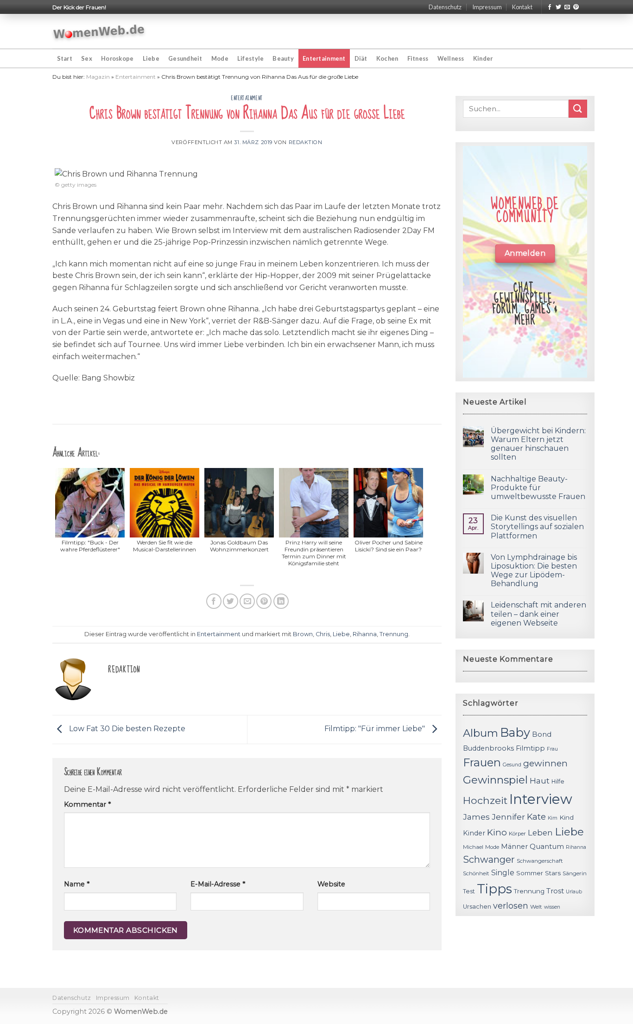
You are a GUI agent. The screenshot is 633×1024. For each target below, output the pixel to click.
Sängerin (575, 873)
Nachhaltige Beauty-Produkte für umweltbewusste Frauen (538, 487)
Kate (536, 817)
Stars (553, 873)
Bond (541, 734)
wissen (552, 907)
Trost (555, 890)
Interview (540, 799)
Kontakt (522, 7)
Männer (514, 846)
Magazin (98, 76)
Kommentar (87, 804)
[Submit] (578, 109)
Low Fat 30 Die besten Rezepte (126, 729)
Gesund (512, 765)
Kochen (387, 58)
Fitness (418, 58)
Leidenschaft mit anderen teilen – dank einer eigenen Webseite (538, 613)
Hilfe (557, 781)
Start (64, 58)
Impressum (487, 7)
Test (469, 891)
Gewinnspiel (495, 779)
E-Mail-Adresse (217, 884)
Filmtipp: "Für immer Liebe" (375, 729)
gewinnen (545, 763)
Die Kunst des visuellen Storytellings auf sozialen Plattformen (537, 526)
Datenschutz (445, 7)
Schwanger (489, 859)
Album (480, 733)
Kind (566, 817)
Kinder (483, 58)
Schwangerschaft (540, 861)
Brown (303, 634)
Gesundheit (185, 58)
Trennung (394, 634)
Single (502, 872)
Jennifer (508, 817)
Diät (360, 58)
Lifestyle (250, 58)
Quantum (547, 846)
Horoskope (117, 58)
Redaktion (306, 142)
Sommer (529, 873)
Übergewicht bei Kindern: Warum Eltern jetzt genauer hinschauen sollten (538, 444)
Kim (552, 818)
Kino (497, 832)
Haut (540, 780)
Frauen (482, 762)
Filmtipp (530, 748)
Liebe (151, 58)
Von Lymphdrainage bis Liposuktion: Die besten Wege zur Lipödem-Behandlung (534, 570)
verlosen (510, 905)
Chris (323, 634)
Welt (536, 907)
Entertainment (324, 58)
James (476, 817)
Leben (540, 832)
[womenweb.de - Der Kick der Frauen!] (99, 31)
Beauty (283, 58)
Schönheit (476, 873)
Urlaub (574, 892)
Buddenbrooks (488, 748)
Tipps (494, 889)
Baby (515, 732)
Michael (473, 847)
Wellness (450, 58)
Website (331, 884)
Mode (219, 58)
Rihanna (365, 634)
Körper (517, 833)
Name (76, 884)
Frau (552, 749)
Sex (86, 58)
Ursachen (477, 906)
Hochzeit (485, 800)
